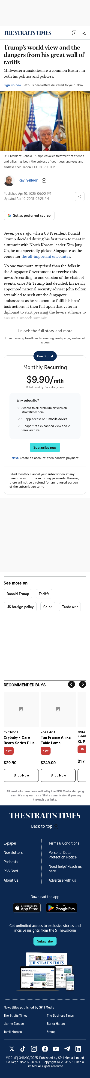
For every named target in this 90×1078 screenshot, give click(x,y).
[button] (74, 32)
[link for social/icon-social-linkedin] (78, 1049)
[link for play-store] (62, 907)
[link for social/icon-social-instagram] (34, 1049)
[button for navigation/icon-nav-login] (74, 32)
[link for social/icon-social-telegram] (67, 1049)
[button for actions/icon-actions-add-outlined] (44, 180)
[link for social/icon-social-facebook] (45, 1049)
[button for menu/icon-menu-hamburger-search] (83, 32)
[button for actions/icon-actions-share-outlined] (79, 196)
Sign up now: (13, 85)
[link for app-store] (27, 907)
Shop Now (21, 775)
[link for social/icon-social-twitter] (11, 1049)
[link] (27, 32)
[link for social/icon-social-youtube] (56, 1049)
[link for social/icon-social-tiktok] (23, 1049)
